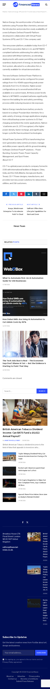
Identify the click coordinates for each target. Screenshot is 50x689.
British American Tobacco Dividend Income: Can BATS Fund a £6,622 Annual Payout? (22, 432)
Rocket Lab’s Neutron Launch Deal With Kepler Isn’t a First (31, 469)
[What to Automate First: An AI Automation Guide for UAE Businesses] (25, 261)
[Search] (46, 4)
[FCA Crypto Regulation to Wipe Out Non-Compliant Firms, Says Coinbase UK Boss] (9, 483)
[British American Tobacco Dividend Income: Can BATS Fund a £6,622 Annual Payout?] (25, 412)
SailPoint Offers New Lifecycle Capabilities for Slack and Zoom (36, 211)
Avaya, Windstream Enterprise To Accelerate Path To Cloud (13, 211)
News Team (19, 226)
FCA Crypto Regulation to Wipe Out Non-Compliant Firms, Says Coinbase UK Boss (32, 483)
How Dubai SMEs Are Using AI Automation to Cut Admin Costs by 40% (24, 321)
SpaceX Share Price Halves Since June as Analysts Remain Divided (32, 496)
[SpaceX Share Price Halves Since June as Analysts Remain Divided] (9, 497)
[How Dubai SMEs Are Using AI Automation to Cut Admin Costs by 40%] (25, 303)
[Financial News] (26, 4)
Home (5, 12)
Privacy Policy (8, 662)
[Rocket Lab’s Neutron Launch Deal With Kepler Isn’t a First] (9, 471)
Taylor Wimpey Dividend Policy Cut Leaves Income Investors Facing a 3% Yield (32, 456)
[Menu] (4, 4)
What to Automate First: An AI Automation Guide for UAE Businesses (23, 280)
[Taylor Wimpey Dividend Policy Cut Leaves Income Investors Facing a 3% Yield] (9, 456)
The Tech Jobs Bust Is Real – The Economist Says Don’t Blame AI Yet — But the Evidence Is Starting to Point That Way (24, 363)
